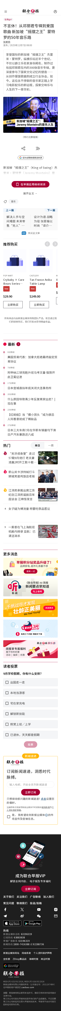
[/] (30, 11)
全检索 (6, 958)
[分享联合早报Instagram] (56, 909)
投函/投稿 (36, 903)
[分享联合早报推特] (22, 909)
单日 (37, 445)
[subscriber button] (55, 11)
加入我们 (48, 897)
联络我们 (22, 903)
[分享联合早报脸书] (5, 909)
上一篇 (10, 210)
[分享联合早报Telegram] (5, 916)
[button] (46, 815)
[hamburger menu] (5, 11)
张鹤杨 (6, 41)
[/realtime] (18, 344)
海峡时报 (33, 958)
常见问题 (8, 903)
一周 (51, 445)
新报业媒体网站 (11, 953)
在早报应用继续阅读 (33, 184)
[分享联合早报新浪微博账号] (22, 916)
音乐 (13, 201)
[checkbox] (9, 817)
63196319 (26, 934)
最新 (11, 344)
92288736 (38, 944)
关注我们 (22, 897)
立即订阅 (30, 889)
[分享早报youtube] (39, 909)
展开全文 (28, 193)
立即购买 (13, 305)
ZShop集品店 (20, 958)
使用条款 (46, 807)
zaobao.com (27, 987)
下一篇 (51, 210)
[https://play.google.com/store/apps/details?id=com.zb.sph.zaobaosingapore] (33, 923)
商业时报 (45, 958)
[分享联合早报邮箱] (56, 916)
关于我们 (8, 897)
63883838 (19, 937)
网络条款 (26, 953)
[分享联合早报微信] (39, 916)
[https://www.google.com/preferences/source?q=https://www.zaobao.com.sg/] (11, 965)
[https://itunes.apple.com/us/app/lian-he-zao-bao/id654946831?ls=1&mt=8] (12, 923)
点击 (43, 799)
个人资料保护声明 (43, 953)
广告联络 (35, 897)
